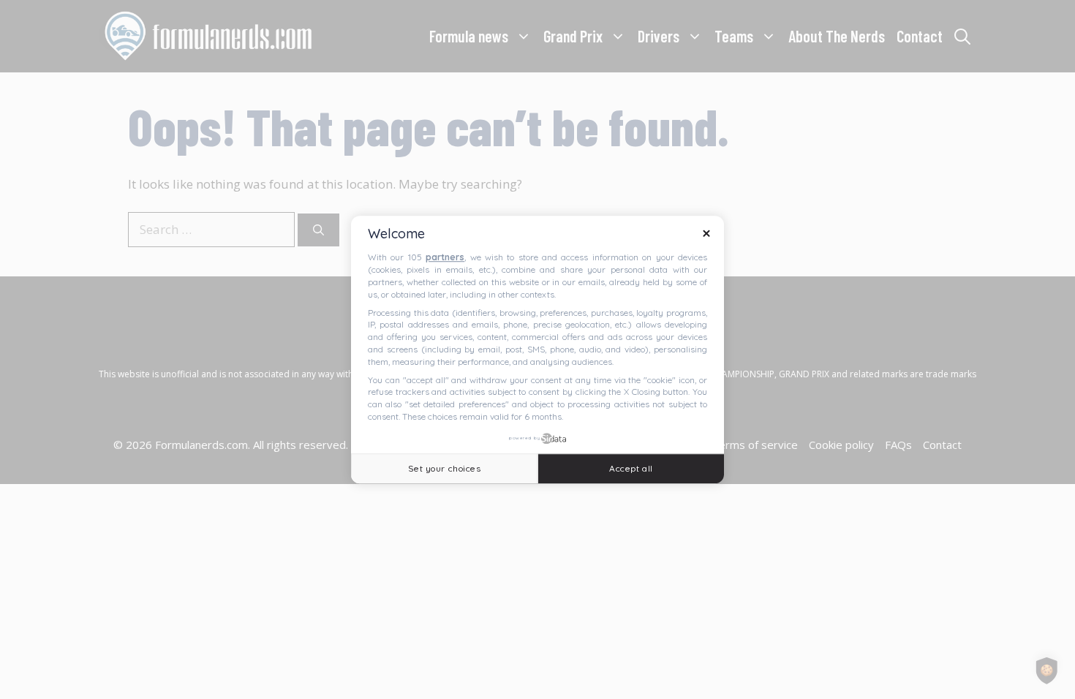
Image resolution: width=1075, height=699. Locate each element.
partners (445, 257)
